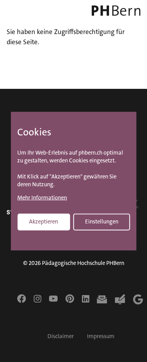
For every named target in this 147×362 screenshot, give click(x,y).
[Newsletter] (102, 299)
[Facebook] (21, 298)
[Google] (138, 299)
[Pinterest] (69, 298)
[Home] (114, 10)
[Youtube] (53, 298)
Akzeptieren (43, 221)
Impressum (100, 336)
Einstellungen (101, 221)
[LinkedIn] (85, 298)
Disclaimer (60, 336)
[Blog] (120, 299)
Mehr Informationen (42, 198)
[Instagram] (37, 298)
